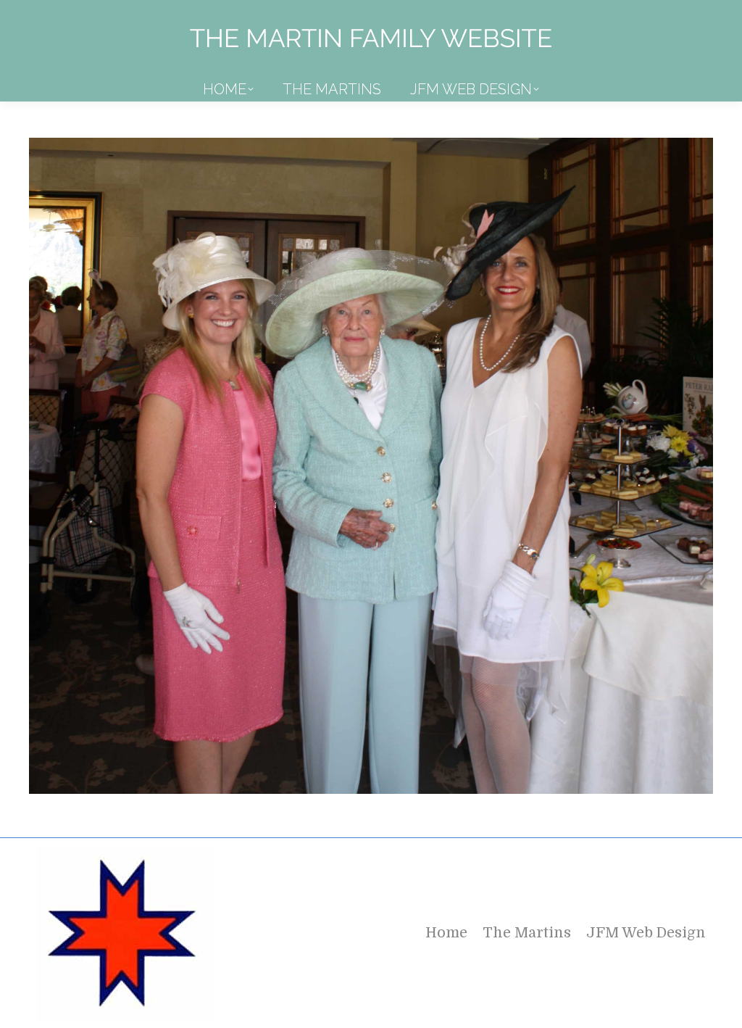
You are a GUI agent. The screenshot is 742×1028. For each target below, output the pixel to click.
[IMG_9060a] (371, 466)
